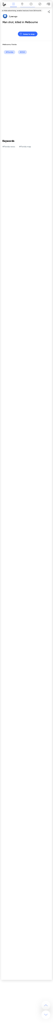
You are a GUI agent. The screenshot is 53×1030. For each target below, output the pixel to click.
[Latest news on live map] (5, 4)
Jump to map (29, 34)
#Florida (9, 52)
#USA (22, 52)
